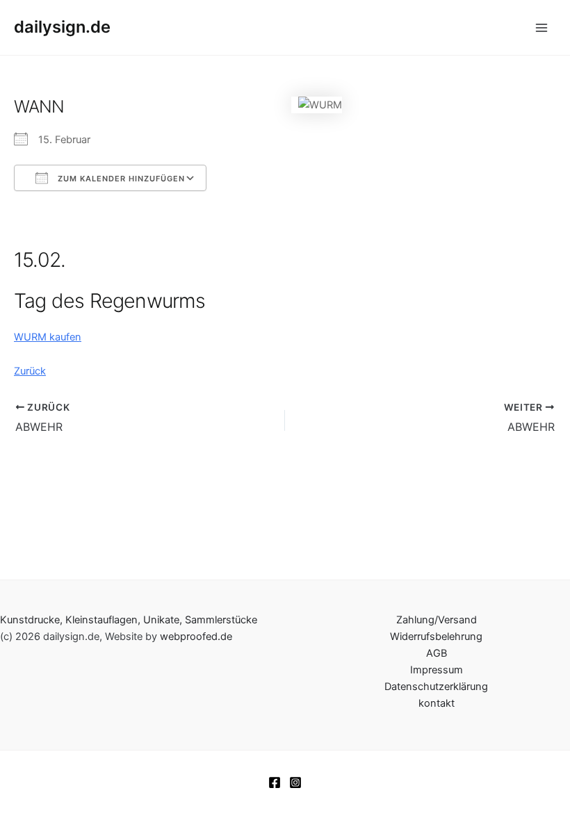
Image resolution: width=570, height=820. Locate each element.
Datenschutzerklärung (436, 686)
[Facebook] (274, 782)
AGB (436, 653)
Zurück (30, 371)
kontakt (436, 703)
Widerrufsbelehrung (436, 636)
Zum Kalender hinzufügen (120, 178)
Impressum (436, 670)
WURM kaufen (47, 337)
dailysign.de (62, 27)
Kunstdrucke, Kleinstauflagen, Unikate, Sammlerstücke (128, 620)
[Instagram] (295, 782)
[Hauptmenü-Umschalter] (541, 27)
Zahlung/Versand (436, 620)
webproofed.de (196, 636)
